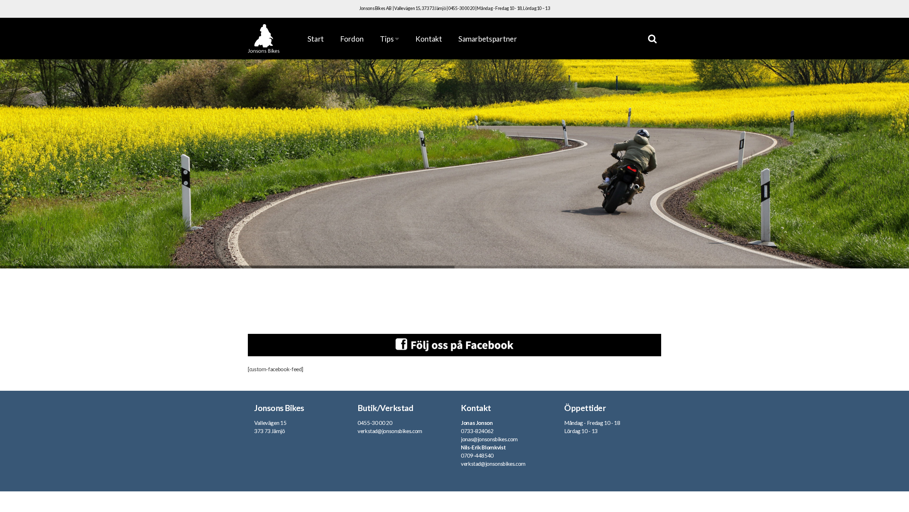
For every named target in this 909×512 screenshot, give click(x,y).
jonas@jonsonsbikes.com (489, 439)
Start (315, 38)
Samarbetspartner (487, 38)
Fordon (352, 38)
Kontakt (428, 38)
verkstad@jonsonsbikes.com (390, 431)
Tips (387, 38)
